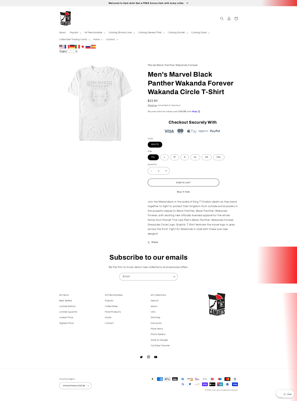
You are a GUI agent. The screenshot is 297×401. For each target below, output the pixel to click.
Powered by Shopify (229, 390)
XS (206, 157)
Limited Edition (67, 306)
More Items (157, 329)
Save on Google (159, 340)
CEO (153, 312)
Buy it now (183, 192)
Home (108, 317)
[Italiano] (77, 46)
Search (155, 300)
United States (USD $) (74, 386)
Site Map (155, 317)
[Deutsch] (72, 46)
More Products (113, 312)
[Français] (67, 46)
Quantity (152, 164)
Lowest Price (66, 317)
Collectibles (111, 306)
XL (195, 157)
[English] (62, 46)
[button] (75, 32)
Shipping (152, 105)
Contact (109, 323)
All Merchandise (113, 295)
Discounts (156, 323)
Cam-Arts (216, 390)
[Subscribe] (174, 276)
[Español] (93, 46)
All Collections (158, 295)
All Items (64, 295)
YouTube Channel (160, 345)
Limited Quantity (68, 312)
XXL (219, 157)
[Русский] (88, 46)
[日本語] (83, 46)
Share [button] (154, 242)
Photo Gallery (158, 334)
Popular (109, 300)
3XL (153, 157)
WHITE (155, 144)
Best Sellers (65, 300)
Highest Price (66, 323)
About (154, 306)
